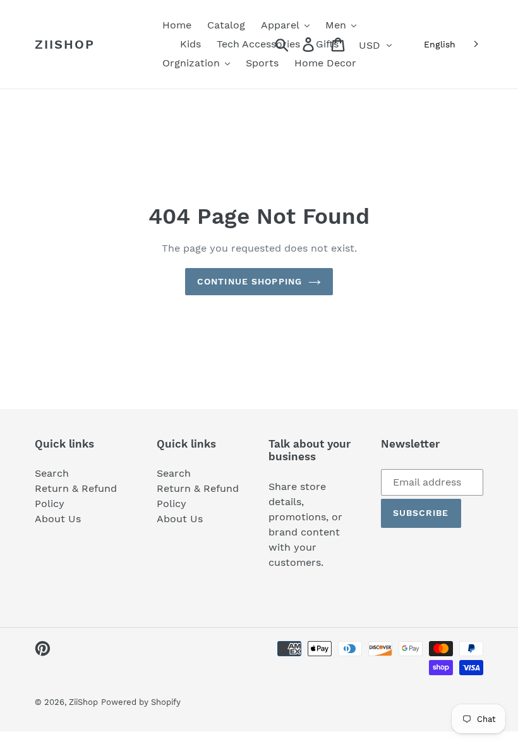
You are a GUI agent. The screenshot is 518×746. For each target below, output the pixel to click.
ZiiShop (65, 44)
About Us (58, 519)
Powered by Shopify (141, 702)
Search (52, 473)
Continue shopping (249, 281)
